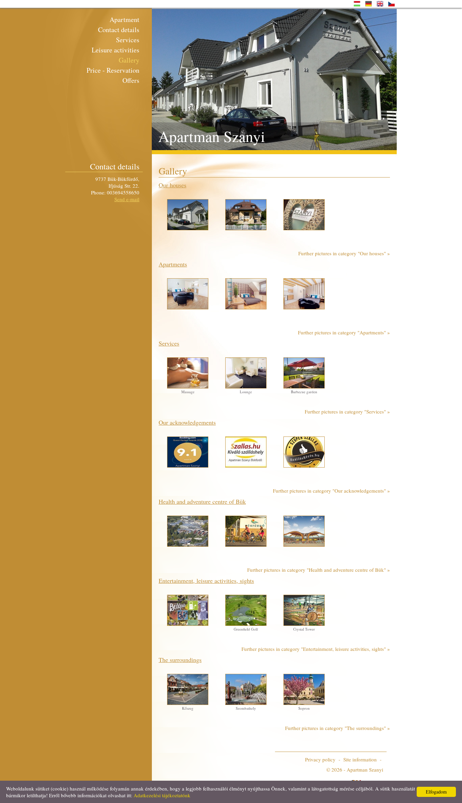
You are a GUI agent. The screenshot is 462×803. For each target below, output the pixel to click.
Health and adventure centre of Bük (202, 501)
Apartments (173, 264)
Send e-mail (126, 199)
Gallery (129, 60)
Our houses (172, 185)
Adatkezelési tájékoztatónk (162, 795)
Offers (130, 80)
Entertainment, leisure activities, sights (206, 580)
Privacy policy (320, 759)
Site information (360, 759)
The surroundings (180, 660)
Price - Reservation (113, 70)
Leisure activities (115, 49)
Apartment (124, 19)
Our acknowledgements (187, 422)
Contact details (118, 29)
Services (127, 39)
